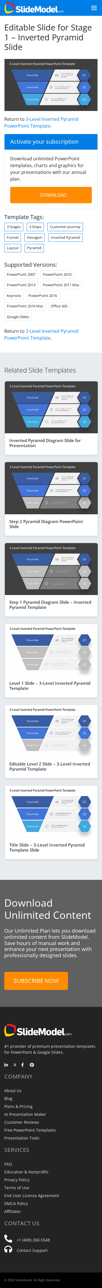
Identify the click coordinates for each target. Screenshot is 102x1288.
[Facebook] (23, 1065)
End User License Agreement (31, 1195)
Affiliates (12, 1211)
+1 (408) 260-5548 (33, 1240)
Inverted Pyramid (65, 237)
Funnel (12, 237)
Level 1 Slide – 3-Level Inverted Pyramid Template (49, 685)
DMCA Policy (16, 1203)
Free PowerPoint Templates (30, 1130)
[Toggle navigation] (91, 8)
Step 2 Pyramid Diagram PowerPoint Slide (46, 524)
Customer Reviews (21, 1122)
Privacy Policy (16, 1179)
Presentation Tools (21, 1138)
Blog (8, 1098)
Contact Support (32, 1250)
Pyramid (34, 247)
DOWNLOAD (53, 195)
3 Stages (14, 226)
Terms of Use (16, 1187)
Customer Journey (65, 226)
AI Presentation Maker (25, 1114)
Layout (13, 247)
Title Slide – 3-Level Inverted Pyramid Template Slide (47, 847)
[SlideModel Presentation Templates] (34, 8)
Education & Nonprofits (26, 1172)
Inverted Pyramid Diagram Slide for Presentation (45, 443)
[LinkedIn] (6, 1065)
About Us (13, 1090)
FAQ (8, 1164)
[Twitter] (15, 1065)
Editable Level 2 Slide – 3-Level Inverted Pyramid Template (49, 766)
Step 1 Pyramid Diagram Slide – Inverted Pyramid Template (50, 604)
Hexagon (34, 237)
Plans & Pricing (18, 1106)
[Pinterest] (32, 1065)
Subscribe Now (36, 981)
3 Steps (35, 226)
